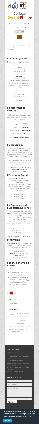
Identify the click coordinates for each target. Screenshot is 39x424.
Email (16, 31)
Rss (19, 31)
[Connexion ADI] (22, 31)
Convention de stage (14, 318)
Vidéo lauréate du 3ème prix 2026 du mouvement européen (18, 330)
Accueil (17, 48)
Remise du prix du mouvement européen (19, 326)
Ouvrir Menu (19, 37)
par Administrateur (25, 62)
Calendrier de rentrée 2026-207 (17, 321)
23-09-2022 (11, 62)
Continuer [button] (7, 420)
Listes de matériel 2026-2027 (16, 324)
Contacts (22, 48)
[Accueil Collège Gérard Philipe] (17, 9)
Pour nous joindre (17, 58)
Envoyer (10, 405)
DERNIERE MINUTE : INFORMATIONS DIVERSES (19, 314)
